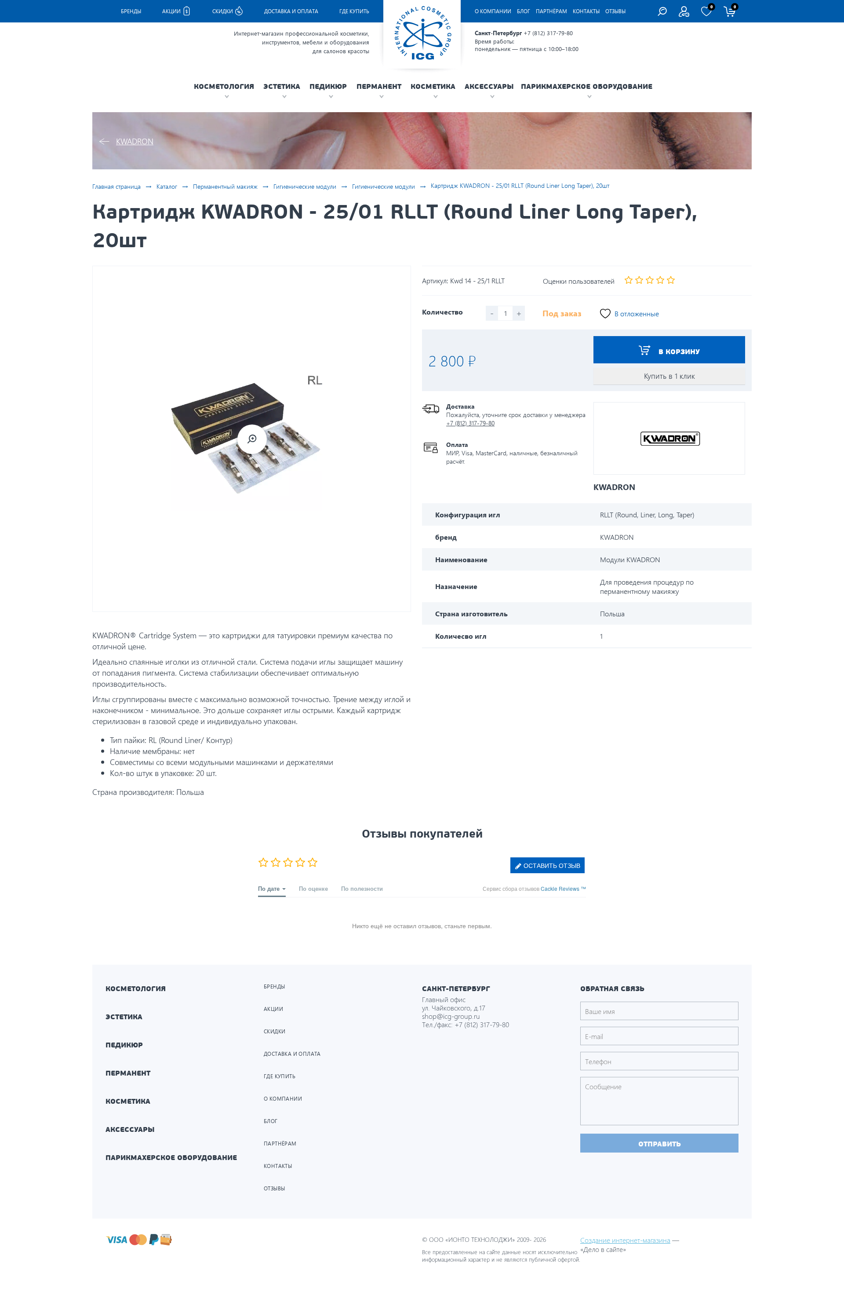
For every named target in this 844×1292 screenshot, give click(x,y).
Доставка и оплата (291, 11)
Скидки (223, 11)
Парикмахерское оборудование (171, 1157)
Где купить (354, 11)
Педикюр (124, 1045)
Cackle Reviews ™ (563, 888)
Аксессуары (130, 1129)
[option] (252, 438)
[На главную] (422, 34)
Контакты (586, 11)
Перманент (128, 1073)
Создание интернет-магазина (625, 1239)
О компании (493, 11)
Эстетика (124, 1016)
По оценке (313, 888)
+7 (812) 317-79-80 (548, 33)
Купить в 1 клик (669, 376)
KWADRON (134, 140)
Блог (523, 11)
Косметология (136, 988)
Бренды (131, 11)
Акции (172, 11)
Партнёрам (551, 11)
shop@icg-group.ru (451, 1016)
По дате (269, 888)
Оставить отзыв (551, 865)
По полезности (362, 888)
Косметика (128, 1101)
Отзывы (615, 11)
